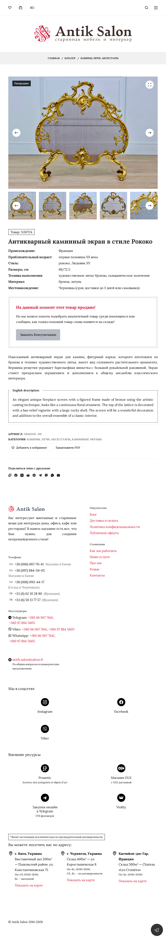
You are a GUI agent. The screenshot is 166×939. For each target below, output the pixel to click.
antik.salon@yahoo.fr (27, 659)
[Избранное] (9, 7)
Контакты (97, 575)
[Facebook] (15, 475)
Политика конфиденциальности (115, 527)
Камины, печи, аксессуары (48, 439)
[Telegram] (40, 475)
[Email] (58, 475)
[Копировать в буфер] (9, 475)
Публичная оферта (104, 533)
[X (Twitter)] (21, 475)
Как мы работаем (103, 551)
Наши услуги (100, 557)
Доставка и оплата (104, 520)
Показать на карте (29, 885)
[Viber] (46, 475)
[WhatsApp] (52, 475)
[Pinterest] (34, 475)
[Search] (146, 7)
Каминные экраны (87, 439)
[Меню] (156, 8)
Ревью (94, 569)
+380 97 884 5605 (22, 623)
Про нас (96, 563)
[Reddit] (28, 475)
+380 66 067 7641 (40, 617)
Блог (93, 514)
